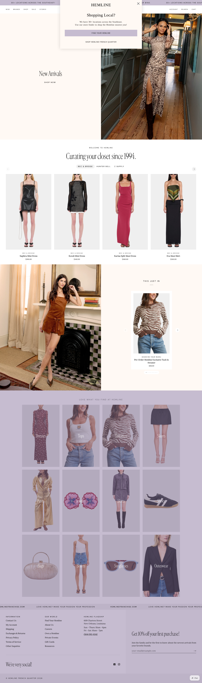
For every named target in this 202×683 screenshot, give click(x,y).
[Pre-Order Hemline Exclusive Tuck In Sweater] (151, 323)
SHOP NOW (50, 82)
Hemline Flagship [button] (94, 617)
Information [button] (13, 617)
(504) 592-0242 (90, 634)
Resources (49, 646)
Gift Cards (49, 642)
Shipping (10, 629)
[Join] (193, 651)
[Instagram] (119, 664)
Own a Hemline (52, 633)
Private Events (51, 637)
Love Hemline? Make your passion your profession (137, 607)
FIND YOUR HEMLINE (101, 33)
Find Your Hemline (53, 620)
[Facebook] (115, 664)
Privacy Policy (12, 637)
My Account (11, 625)
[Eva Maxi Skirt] (173, 212)
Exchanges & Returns (15, 633)
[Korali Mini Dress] (77, 212)
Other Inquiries (13, 646)
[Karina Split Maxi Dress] (125, 212)
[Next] (194, 169)
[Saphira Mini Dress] (28, 212)
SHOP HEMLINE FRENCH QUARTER (101, 42)
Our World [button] (51, 617)
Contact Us (11, 620)
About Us (49, 625)
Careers (48, 629)
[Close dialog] (138, 3)
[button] (16, 9)
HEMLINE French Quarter (22, 678)
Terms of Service (13, 642)
